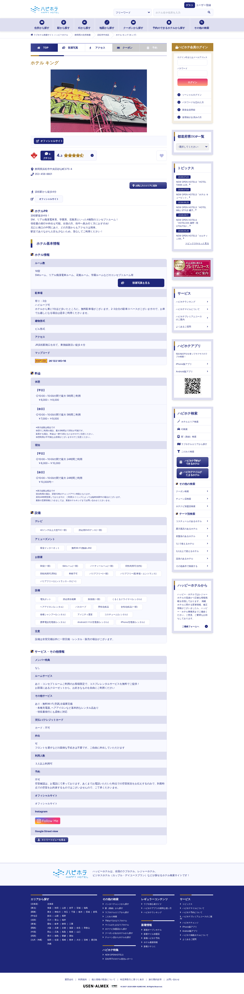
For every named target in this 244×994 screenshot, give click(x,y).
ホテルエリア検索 (190, 421)
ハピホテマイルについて (188, 309)
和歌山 (87, 928)
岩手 (71, 908)
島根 (71, 932)
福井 (64, 920)
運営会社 (69, 979)
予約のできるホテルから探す (169, 27)
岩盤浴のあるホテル (185, 536)
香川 (49, 936)
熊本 (71, 939)
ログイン (192, 82)
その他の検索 (201, 27)
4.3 (59, 155)
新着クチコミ (150, 946)
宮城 (79, 908)
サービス (184, 293)
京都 (64, 928)
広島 (57, 932)
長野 (64, 916)
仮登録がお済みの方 (192, 117)
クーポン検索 (182, 491)
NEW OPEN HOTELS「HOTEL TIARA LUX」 (191, 181)
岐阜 (57, 924)
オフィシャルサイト (49, 199)
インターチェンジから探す (117, 904)
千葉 (73, 912)
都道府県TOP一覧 (191, 136)
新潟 (49, 916)
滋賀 (71, 928)
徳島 (57, 936)
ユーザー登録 (203, 5)
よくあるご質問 (183, 326)
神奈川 (58, 912)
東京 (49, 912)
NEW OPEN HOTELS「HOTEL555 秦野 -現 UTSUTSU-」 (187, 220)
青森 (49, 908)
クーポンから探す (133, 27)
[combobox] (179, 12)
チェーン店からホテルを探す (118, 937)
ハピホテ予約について (192, 912)
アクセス (100, 47)
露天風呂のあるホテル (187, 528)
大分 (79, 939)
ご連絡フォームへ (190, 626)
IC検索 (184, 429)
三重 (71, 924)
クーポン (127, 47)
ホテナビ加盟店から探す (116, 929)
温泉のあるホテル (184, 558)
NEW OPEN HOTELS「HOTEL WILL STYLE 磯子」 (191, 206)
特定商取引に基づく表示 (132, 979)
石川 (49, 920)
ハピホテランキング (185, 301)
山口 (79, 932)
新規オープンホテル (153, 930)
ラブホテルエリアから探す (194, 444)
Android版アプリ (184, 371)
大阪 (49, 928)
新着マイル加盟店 (152, 934)
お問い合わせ (172, 979)
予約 (154, 47)
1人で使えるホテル (185, 543)
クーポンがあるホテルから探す (119, 933)
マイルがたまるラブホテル (117, 925)
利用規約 (82, 979)
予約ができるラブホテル (116, 920)
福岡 (49, 939)
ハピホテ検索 (188, 413)
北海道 (50, 904)
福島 (86, 908)
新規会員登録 (188, 109)
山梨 (57, 916)
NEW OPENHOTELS (114, 954)
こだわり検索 (187, 451)
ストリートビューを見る (53, 839)
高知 (71, 936)
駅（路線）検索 (188, 436)
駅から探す (63, 27)
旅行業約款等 (155, 979)
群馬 (95, 912)
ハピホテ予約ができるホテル (193, 462)
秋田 (57, 908)
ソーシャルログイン (192, 94)
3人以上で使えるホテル (187, 551)
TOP (45, 47)
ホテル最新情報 (151, 942)
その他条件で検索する (187, 566)
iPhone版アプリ (184, 364)
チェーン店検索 (183, 498)
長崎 (64, 939)
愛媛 (64, 936)
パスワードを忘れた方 (193, 102)
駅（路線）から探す (114, 908)
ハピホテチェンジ (190, 922)
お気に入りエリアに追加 (146, 185)
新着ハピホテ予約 (152, 938)
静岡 (64, 924)
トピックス (186, 168)
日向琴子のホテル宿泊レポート (119, 959)
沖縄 (49, 943)
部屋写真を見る (141, 282)
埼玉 (66, 912)
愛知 (49, 924)
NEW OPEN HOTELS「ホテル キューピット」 (192, 193)
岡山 (49, 932)
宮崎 (86, 939)
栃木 (80, 912)
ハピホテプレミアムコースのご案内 (189, 318)
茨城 (88, 912)
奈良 (79, 928)
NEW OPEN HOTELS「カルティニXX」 (192, 235)
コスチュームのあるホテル (189, 521)
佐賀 (57, 939)
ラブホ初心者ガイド (153, 904)
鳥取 (64, 932)
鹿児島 (94, 939)
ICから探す (84, 27)
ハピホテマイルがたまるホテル (193, 473)
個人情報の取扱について (103, 979)
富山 (57, 920)
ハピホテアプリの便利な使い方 (158, 908)
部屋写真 (73, 47)
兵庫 (57, 928)
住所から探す (41, 27)
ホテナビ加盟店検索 (185, 506)
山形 (64, 908)
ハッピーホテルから (192, 585)
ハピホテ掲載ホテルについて (195, 935)
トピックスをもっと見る (197, 243)
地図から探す (106, 27)
